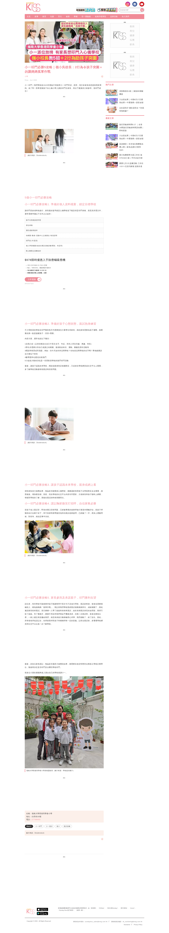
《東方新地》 (124, 908)
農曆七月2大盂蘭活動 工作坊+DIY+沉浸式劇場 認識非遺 (131, 164)
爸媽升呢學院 (100, 16)
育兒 (60, 16)
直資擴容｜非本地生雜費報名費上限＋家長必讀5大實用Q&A (131, 147)
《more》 (132, 908)
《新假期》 (93, 908)
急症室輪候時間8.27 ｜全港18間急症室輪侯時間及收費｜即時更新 (131, 128)
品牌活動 (114, 16)
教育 (44, 16)
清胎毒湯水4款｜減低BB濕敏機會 (131, 92)
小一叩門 (38, 826)
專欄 (75, 16)
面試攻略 (67, 826)
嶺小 (58, 826)
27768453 (36, 819)
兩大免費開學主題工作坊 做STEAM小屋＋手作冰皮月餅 (131, 156)
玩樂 (52, 16)
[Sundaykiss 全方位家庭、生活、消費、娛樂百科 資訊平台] (43, 7)
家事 (36, 16)
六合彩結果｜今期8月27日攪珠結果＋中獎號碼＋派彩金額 (131, 101)
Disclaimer (127, 924)
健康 (68, 16)
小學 (26, 76)
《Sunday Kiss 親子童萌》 (66, 910)
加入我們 (125, 16)
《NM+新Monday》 (112, 908)
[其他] (102, 77)
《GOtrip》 (101, 908)
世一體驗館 (86, 16)
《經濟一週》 (80, 910)
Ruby (26, 80)
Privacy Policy (138, 924)
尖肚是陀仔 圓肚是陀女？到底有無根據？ (131, 109)
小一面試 (49, 826)
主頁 (29, 16)
